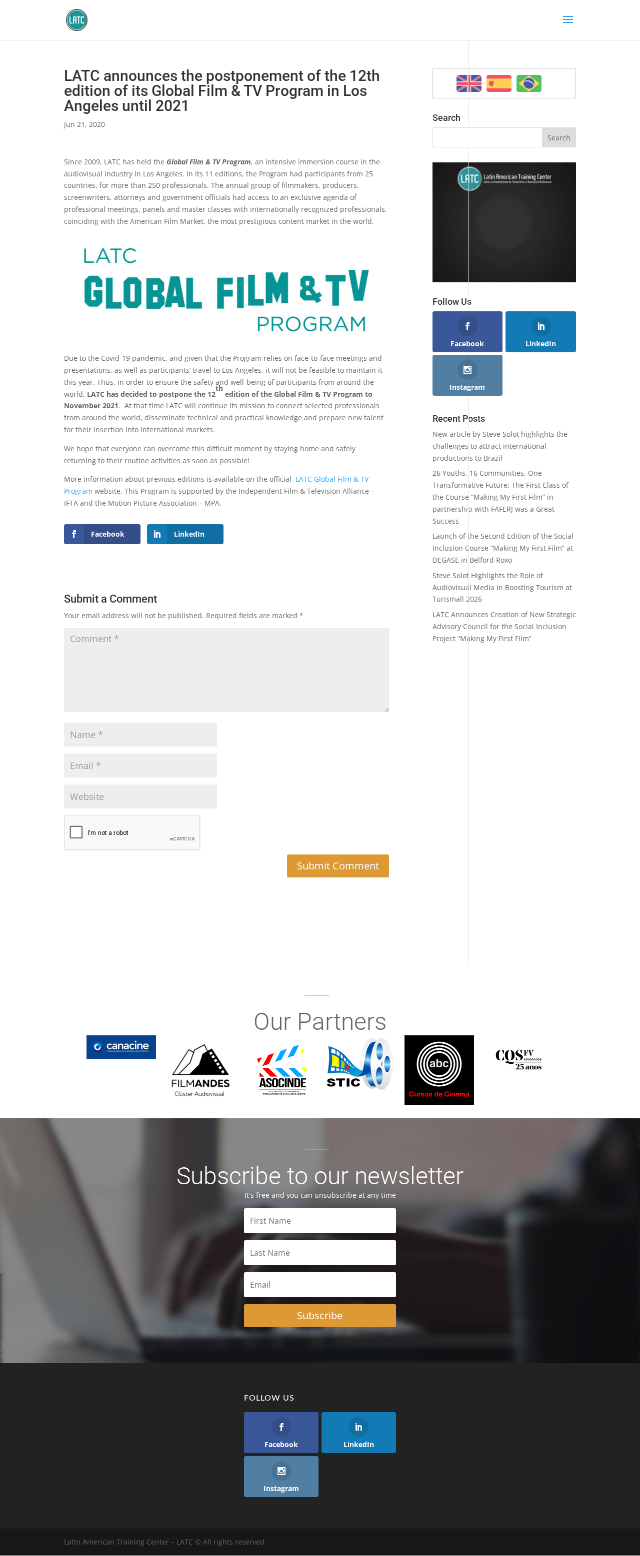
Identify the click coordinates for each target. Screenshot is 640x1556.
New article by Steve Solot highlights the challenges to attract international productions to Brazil (500, 446)
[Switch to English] (469, 83)
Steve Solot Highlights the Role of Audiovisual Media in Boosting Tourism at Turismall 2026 (502, 587)
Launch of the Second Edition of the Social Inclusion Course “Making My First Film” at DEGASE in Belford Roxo (503, 548)
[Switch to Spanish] (499, 83)
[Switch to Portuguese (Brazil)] (529, 83)
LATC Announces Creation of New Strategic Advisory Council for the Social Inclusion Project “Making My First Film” (504, 626)
